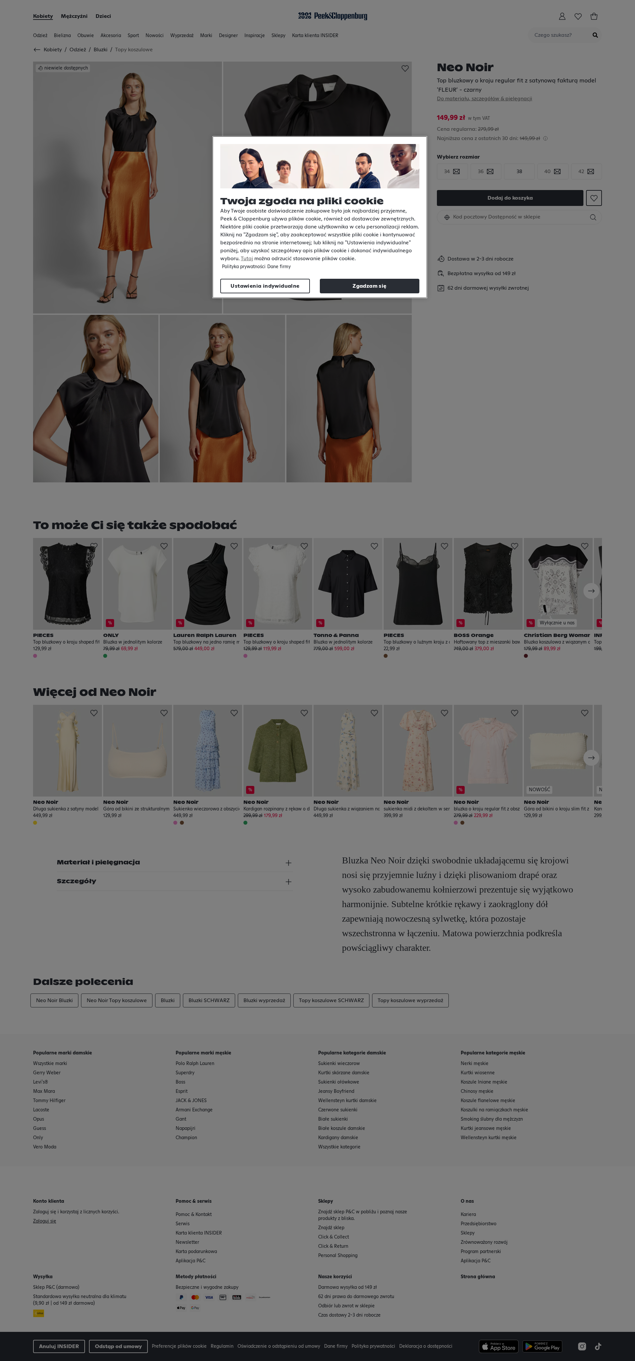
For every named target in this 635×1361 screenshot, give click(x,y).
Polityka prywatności (244, 267)
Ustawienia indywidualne (265, 286)
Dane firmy (279, 267)
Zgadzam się (369, 286)
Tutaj (247, 258)
